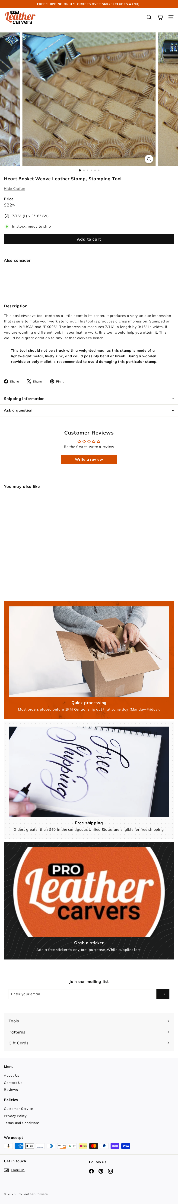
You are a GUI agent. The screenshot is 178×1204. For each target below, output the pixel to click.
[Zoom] (149, 159)
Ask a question (18, 410)
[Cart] (160, 17)
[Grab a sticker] (89, 892)
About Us (11, 1075)
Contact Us (13, 1083)
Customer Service (18, 1109)
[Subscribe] (162, 994)
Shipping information (24, 398)
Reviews (11, 1090)
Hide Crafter (14, 188)
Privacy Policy (15, 1116)
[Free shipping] (89, 772)
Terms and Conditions (22, 1123)
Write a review (89, 459)
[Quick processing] (89, 651)
